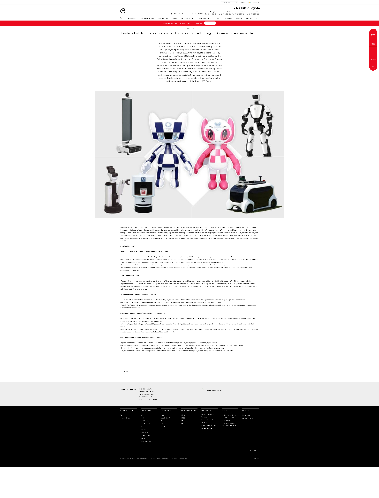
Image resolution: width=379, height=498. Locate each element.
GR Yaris (184, 415)
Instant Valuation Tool (208, 425)
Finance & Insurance (205, 18)
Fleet (217, 18)
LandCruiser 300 (146, 441)
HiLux (162, 415)
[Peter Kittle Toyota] (122, 10)
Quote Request (206, 429)
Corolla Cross (145, 436)
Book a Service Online (229, 415)
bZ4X (142, 418)
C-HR (142, 427)
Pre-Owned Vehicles (147, 18)
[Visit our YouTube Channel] (255, 450)
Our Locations (246, 415)
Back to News (125, 372)
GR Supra (184, 424)
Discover (239, 18)
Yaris (121, 415)
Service (174, 18)
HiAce (163, 424)
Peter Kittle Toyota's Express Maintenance (229, 424)
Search (257, 18)
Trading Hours (151, 399)
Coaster (163, 427)
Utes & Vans (166, 411)
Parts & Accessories (187, 18)
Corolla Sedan (125, 424)
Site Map (158, 458)
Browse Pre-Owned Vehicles (207, 416)
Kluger (143, 438)
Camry (122, 421)
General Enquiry (247, 418)
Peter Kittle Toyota (246, 8)
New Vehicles (132, 18)
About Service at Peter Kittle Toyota (229, 419)
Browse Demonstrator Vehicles (208, 421)
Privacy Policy (165, 458)
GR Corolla (184, 421)
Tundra (163, 421)
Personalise (228, 18)
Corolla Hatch (125, 418)
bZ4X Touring (145, 421)
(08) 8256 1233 (240, 13)
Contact (249, 18)
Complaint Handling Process (179, 458)
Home (120, 17)
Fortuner (143, 430)
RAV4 (142, 415)
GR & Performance (189, 411)
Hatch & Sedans (127, 411)
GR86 (183, 418)
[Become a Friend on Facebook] (251, 450)
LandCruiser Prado (147, 424)
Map (140, 399)
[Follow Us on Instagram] (258, 450)
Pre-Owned (206, 411)
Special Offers (163, 18)
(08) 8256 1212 (212, 13)
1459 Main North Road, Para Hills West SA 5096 (188, 14)
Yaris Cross (144, 433)
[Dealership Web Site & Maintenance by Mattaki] (255, 458)
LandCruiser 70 (166, 418)
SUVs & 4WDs (146, 411)
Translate (255, 2)
